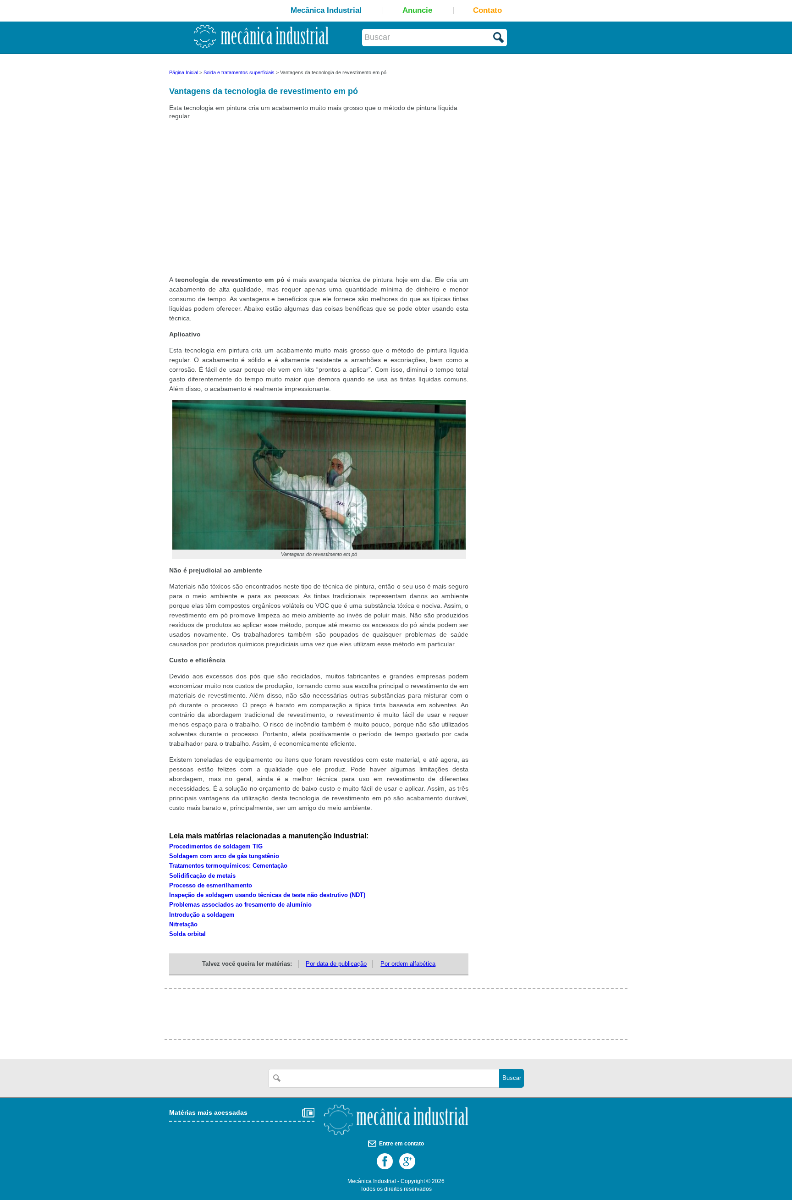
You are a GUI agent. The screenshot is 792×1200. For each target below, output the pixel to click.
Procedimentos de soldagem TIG (216, 846)
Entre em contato (401, 1143)
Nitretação (183, 924)
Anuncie (417, 10)
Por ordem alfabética (407, 964)
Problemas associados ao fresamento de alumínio (240, 905)
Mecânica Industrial (326, 10)
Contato (487, 10)
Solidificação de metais (202, 876)
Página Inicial (183, 72)
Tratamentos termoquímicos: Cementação (228, 866)
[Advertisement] (242, 203)
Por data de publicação (336, 964)
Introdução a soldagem (202, 915)
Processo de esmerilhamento (210, 885)
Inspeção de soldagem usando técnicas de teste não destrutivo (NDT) (267, 895)
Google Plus (407, 1161)
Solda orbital (187, 934)
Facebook (385, 1161)
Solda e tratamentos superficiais (239, 72)
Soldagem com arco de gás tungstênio (224, 856)
